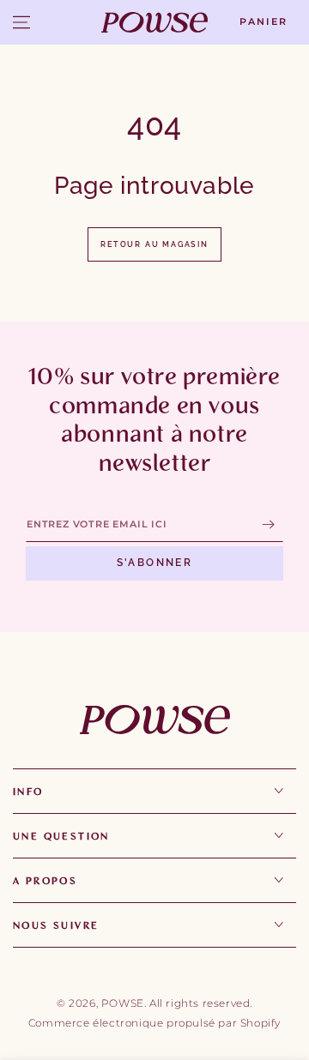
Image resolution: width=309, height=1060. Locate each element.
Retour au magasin (154, 244)
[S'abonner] (272, 525)
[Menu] (21, 22)
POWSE (122, 1003)
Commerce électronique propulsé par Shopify (154, 1022)
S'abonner (155, 563)
